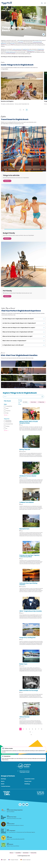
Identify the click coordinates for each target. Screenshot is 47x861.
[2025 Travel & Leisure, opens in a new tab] (3, 824)
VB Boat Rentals (24, 717)
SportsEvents (10, 844)
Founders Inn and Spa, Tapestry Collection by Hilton (29, 556)
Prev (20, 109)
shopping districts (30, 50)
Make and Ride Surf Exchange (28, 690)
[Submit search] (42, 396)
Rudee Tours (23, 664)
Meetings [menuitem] (3, 779)
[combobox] (25, 402)
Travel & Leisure (10, 823)
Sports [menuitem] (2, 781)
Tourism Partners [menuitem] (5, 786)
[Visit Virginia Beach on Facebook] (23, 804)
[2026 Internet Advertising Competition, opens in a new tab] (3, 810)
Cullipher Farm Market (26, 502)
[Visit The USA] (40, 793)
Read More (7, 180)
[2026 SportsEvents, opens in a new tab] (3, 844)
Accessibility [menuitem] (18, 852)
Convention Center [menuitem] (29, 779)
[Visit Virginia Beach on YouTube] (26, 804)
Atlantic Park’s (41, 49)
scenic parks (20, 41)
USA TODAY (9, 837)
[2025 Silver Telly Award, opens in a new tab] (3, 831)
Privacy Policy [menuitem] (33, 852)
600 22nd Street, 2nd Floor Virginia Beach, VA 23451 (24, 771)
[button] (23, 364)
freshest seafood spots (10, 52)
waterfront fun (26, 49)
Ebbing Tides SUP (24, 449)
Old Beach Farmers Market (27, 476)
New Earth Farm (24, 529)
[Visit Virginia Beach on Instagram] (20, 804)
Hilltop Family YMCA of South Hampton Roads (28, 422)
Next (26, 109)
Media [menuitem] (2, 784)
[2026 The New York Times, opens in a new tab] (3, 817)
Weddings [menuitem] (27, 784)
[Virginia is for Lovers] (6, 793)
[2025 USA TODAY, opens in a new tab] (3, 837)
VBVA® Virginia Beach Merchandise (30, 611)
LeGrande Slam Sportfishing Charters (28, 583)
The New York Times (11, 816)
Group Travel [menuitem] (27, 781)
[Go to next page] (31, 735)
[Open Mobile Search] (42, 3)
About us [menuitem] (11, 852)
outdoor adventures (16, 49)
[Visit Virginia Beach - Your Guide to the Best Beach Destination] (6, 3)
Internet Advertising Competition (15, 810)
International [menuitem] (25, 852)
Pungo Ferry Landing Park (27, 637)
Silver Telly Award (11, 830)
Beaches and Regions (7, 101)
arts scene (12, 43)
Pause (43, 34)
